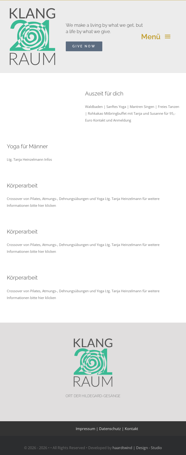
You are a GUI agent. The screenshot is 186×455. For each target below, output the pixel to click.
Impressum (85, 428)
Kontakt (131, 428)
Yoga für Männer (27, 146)
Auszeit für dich (104, 93)
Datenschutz (110, 428)
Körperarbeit (22, 185)
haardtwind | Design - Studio (137, 447)
